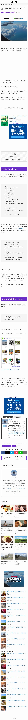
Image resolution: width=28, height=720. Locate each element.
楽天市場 (14, 121)
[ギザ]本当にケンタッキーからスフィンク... (16, 615)
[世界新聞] (14, 1)
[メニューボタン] (1, 1)
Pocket (21, 18)
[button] (3, 452)
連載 (3, 12)
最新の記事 (18, 417)
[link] (14, 494)
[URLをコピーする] (25, 452)
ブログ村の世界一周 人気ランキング (10, 370)
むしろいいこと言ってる (10, 156)
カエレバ (14, 118)
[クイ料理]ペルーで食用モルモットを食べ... (16, 700)
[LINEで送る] (17, 18)
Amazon (10, 121)
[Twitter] (4, 426)
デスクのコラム (7, 12)
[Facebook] (6, 426)
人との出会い (21, 228)
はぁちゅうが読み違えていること (12, 159)
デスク (10, 419)
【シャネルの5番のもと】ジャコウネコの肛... (17, 706)
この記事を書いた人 (9, 417)
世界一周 (12, 12)
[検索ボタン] (26, 1)
